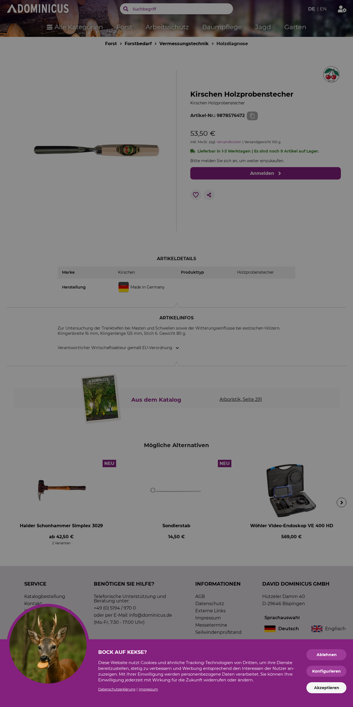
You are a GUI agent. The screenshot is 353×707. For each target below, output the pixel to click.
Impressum (148, 689)
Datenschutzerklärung (116, 689)
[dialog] (176, 353)
